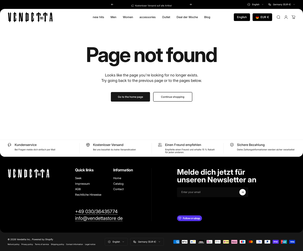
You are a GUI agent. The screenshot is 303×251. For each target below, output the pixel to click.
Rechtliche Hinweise (88, 194)
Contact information (74, 244)
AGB (78, 189)
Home (117, 178)
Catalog (118, 183)
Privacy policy (27, 244)
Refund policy (13, 244)
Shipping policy (57, 244)
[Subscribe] (242, 192)
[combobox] (255, 4)
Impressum (82, 183)
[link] (96, 212)
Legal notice (90, 244)
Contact (118, 189)
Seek (78, 178)
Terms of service (42, 244)
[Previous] (112, 4)
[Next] (190, 4)
